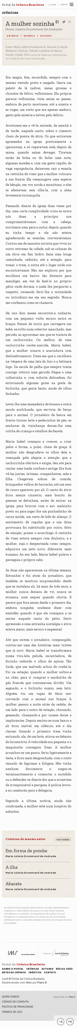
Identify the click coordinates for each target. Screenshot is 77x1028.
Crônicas (10, 12)
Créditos (34, 972)
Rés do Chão (64, 968)
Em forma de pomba (26, 850)
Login (52, 4)
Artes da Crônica (14, 972)
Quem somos (10, 996)
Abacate (14, 884)
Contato (50, 972)
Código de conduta (15, 1001)
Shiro (29, 982)
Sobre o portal (13, 968)
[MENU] (71, 4)
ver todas (62, 839)
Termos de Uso (12, 1011)
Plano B (42, 982)
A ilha (12, 867)
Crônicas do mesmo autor (25, 839)
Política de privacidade (17, 1006)
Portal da (23, 4)
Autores (48, 968)
